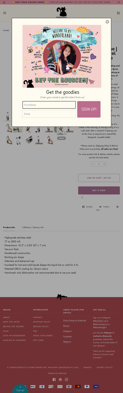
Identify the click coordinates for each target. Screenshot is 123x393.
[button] (107, 22)
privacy (61, 138)
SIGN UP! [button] (88, 109)
